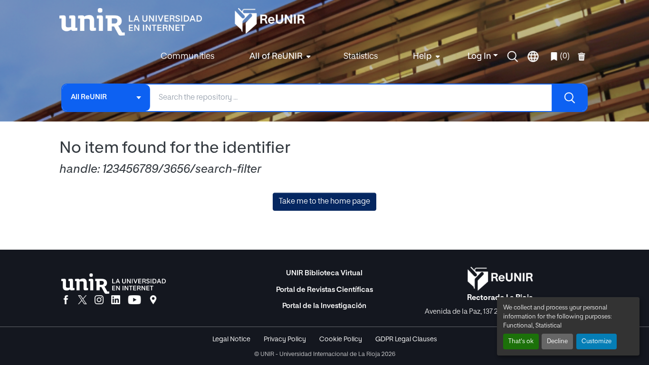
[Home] (135, 22)
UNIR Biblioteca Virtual (324, 273)
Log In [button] (480, 56)
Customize (596, 341)
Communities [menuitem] (187, 56)
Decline (557, 341)
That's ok (521, 341)
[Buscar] (569, 97)
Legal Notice (231, 339)
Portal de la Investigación (324, 305)
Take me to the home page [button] (324, 202)
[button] (512, 56)
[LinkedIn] (115, 300)
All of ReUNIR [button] (276, 56)
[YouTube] (134, 300)
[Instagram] (99, 300)
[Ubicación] (153, 300)
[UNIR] (113, 283)
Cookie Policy (340, 339)
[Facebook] (65, 300)
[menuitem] (279, 56)
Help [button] (422, 56)
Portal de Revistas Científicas (324, 289)
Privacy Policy (285, 339)
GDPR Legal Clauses (406, 339)
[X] (82, 300)
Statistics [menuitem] (361, 56)
